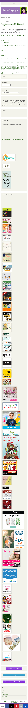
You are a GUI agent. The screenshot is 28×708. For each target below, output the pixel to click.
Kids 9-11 (13, 62)
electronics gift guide (21, 67)
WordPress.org (5, 696)
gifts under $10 (18, 68)
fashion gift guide (11, 68)
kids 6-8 (10, 70)
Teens (17, 62)
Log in (3, 690)
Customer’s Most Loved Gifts (16, 40)
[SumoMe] (25, 706)
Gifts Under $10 (4, 54)
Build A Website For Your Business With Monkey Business (13, 139)
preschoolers (6, 72)
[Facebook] (7, 706)
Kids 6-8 (9, 62)
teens (13, 73)
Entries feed (4, 692)
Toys (4, 66)
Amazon (9, 65)
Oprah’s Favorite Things (20, 45)
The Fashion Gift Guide (6, 35)
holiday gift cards (18, 69)
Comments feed (5, 694)
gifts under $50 (12, 69)
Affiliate (6, 65)
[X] (11, 706)
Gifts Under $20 (12, 54)
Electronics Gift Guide (17, 35)
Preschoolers (4, 62)
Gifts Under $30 (19, 54)
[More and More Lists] (14, 14)
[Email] (21, 706)
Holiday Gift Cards (14, 59)
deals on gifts (14, 67)
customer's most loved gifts (6, 67)
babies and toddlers (16, 66)
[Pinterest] (16, 706)
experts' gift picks (4, 68)
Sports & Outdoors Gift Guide (8, 45)
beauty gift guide (23, 66)
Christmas (13, 65)
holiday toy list (6, 70)
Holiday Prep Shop (5, 59)
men (17, 70)
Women (21, 62)
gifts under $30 (5, 69)
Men (24, 62)
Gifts (20, 65)
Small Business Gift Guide (7, 49)
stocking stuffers (8, 73)
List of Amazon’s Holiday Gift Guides (12, 25)
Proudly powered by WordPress (9, 701)
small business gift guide (14, 72)
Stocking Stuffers (5, 42)
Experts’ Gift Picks (17, 49)
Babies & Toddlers (22, 59)
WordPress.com (14, 702)
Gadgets (17, 65)
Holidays (23, 65)
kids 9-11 (14, 70)
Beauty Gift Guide (5, 40)
